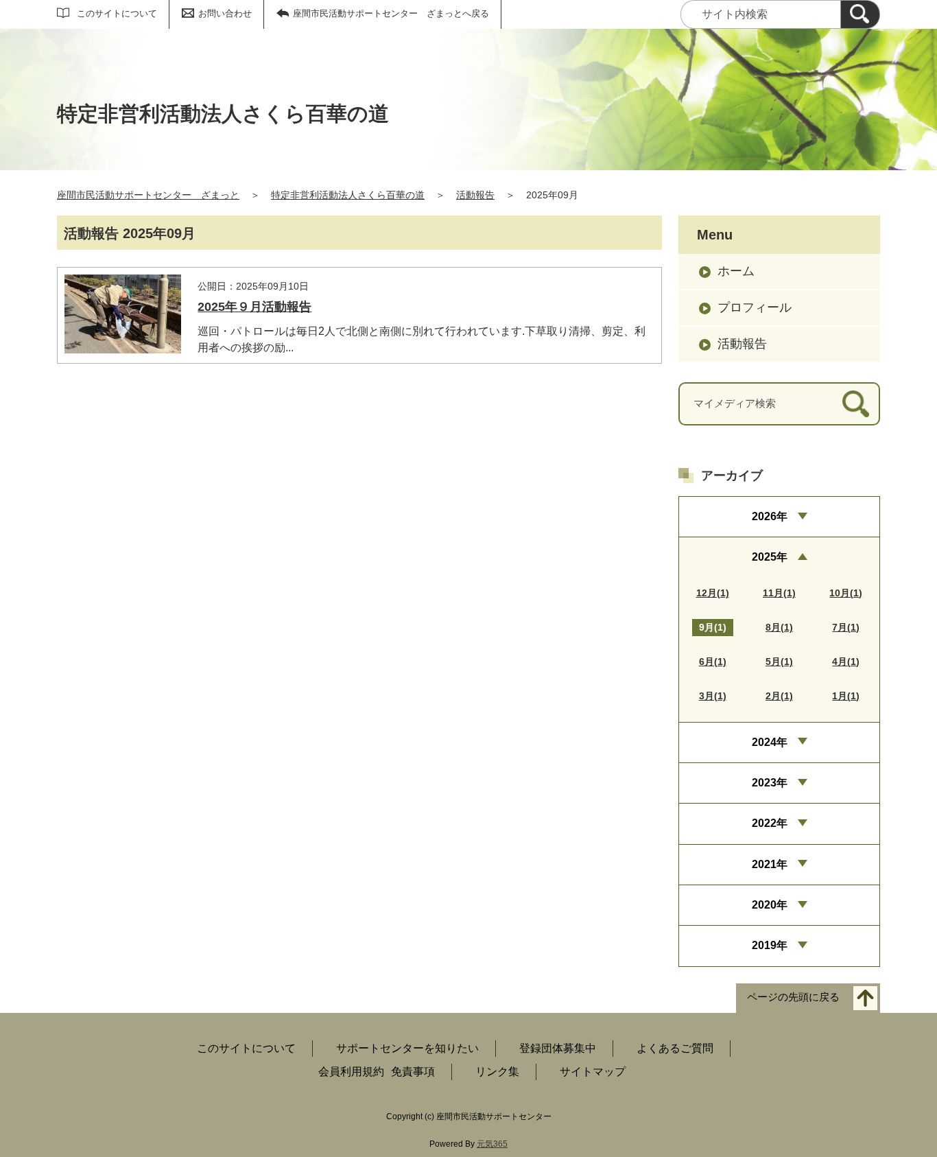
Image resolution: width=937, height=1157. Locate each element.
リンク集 (497, 1071)
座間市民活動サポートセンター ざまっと (148, 194)
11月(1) (779, 592)
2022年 (769, 823)
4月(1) (845, 661)
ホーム (736, 271)
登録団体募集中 (557, 1048)
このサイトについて (117, 13)
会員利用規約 (351, 1071)
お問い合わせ (225, 13)
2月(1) (779, 695)
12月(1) (712, 592)
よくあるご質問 (675, 1048)
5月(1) (779, 661)
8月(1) (779, 627)
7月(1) (845, 627)
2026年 (769, 516)
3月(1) (712, 695)
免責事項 (413, 1071)
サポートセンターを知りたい (407, 1048)
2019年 (769, 945)
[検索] (860, 14)
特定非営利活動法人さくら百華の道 (348, 194)
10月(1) (845, 592)
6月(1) (712, 661)
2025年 (769, 557)
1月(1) (845, 695)
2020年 (769, 905)
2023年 (769, 782)
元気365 (492, 1144)
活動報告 (475, 194)
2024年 (769, 742)
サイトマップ (593, 1071)
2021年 (769, 864)
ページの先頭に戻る (793, 997)
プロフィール (754, 307)
